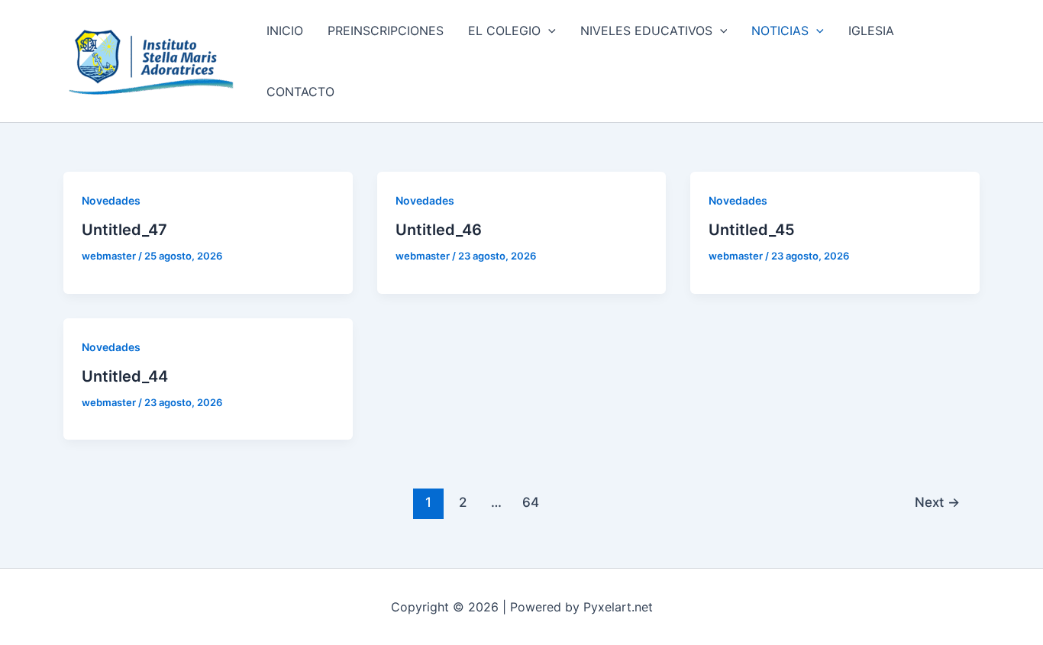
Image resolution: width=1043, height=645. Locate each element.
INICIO (284, 30)
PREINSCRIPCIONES (386, 30)
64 (530, 502)
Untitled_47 (124, 230)
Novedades (111, 200)
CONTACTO (300, 91)
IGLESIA (871, 30)
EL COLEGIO (504, 30)
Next (937, 502)
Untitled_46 (439, 230)
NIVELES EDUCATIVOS (646, 30)
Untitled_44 (125, 376)
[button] (548, 30)
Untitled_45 (752, 230)
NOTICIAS (780, 30)
